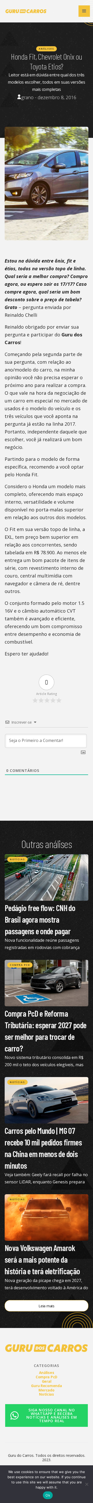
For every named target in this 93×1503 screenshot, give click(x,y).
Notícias (17, 859)
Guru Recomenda (46, 1385)
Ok (47, 1495)
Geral (46, 1381)
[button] (84, 11)
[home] (25, 11)
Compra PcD (20, 965)
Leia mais (46, 1305)
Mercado (46, 1390)
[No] (86, 1484)
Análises (46, 48)
